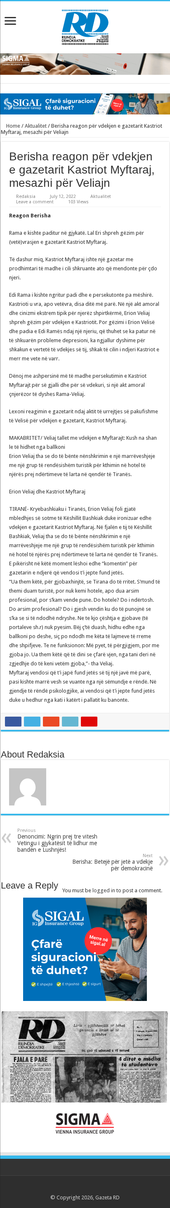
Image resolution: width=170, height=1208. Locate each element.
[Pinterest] (85, 1188)
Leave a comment (35, 202)
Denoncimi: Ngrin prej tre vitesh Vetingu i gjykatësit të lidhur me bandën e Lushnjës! (57, 840)
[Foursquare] (101, 1188)
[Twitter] (77, 1188)
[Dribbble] (93, 1188)
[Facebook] (69, 1188)
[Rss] (62, 1188)
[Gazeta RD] (85, 26)
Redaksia (25, 196)
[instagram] (109, 1188)
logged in (103, 890)
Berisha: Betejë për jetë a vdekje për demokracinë (112, 862)
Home (12, 126)
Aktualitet (36, 126)
